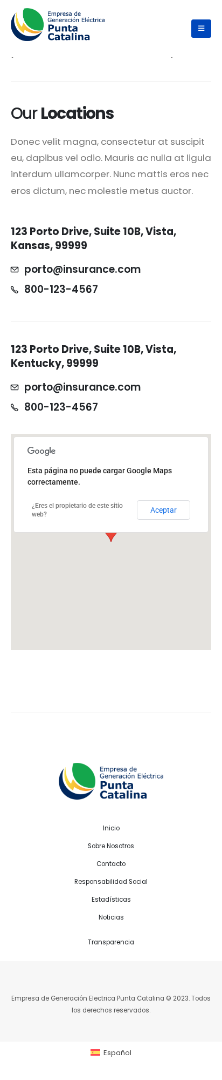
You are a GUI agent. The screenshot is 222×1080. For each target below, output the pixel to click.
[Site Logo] (58, 24)
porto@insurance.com (82, 270)
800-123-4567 (61, 290)
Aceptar (163, 510)
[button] (201, 28)
